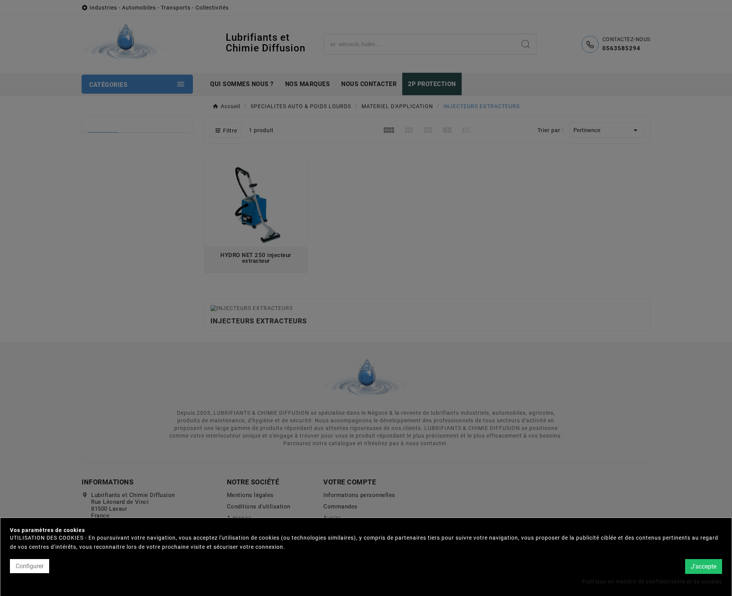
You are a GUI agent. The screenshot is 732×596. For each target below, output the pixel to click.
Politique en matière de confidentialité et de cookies (652, 581)
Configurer (29, 566)
